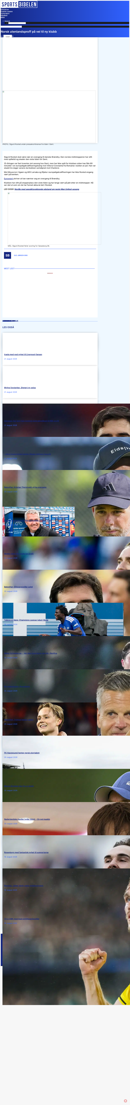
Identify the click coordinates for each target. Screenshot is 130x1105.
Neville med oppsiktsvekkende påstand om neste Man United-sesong (47, 189)
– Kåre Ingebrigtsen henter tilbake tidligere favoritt (27, 454)
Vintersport (5, 13)
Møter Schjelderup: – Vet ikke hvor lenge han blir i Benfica (30, 653)
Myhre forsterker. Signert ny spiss (20, 388)
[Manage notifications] (125, 1100)
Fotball (3, 7)
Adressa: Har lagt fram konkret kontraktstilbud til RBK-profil (31, 421)
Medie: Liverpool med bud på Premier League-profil (28, 520)
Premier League (7, 11)
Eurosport (9, 178)
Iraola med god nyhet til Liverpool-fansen (23, 354)
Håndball (4, 15)
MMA (3, 17)
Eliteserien (5, 9)
